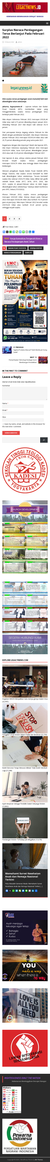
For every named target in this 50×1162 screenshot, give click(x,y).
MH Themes (39, 1160)
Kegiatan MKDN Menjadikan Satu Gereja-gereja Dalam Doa (25, 699)
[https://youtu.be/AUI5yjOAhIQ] (44, 440)
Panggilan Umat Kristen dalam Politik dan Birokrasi (21, 735)
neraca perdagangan (12, 253)
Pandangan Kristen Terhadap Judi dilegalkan (18, 839)
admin (20, 42)
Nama (4, 403)
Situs (4, 417)
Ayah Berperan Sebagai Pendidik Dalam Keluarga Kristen (23, 804)
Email (4, 410)
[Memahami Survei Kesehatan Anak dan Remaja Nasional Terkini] (25, 856)
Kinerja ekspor (36, 248)
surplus (28, 253)
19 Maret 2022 (9, 42)
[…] (41, 886)
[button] (46, 23)
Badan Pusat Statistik (17, 248)
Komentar (6, 385)
